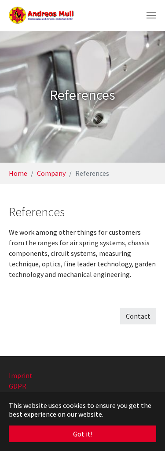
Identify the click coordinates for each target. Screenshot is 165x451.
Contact (138, 316)
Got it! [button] (82, 433)
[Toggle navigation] (151, 15)
